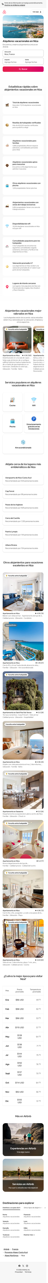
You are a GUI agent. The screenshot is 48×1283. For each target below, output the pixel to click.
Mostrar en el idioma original (14, 5)
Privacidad (19, 1272)
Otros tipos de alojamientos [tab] (34, 1208)
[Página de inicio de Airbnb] (4, 11)
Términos (28, 1272)
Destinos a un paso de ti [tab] (11, 1208)
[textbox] (12, 62)
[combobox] (23, 54)
